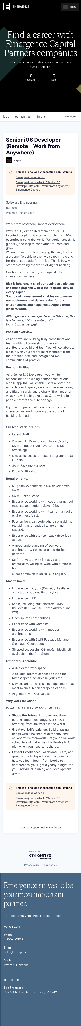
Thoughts (24, 916)
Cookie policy (49, 865)
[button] (70, 7)
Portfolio (9, 916)
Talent (58, 916)
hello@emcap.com (16, 952)
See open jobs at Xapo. (30, 177)
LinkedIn (22, 965)
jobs (6, 116)
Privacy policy (31, 865)
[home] (16, 6)
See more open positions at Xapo (40, 827)
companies (23, 116)
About (47, 916)
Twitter (9, 965)
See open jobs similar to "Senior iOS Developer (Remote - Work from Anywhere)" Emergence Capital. (43, 186)
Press (37, 916)
